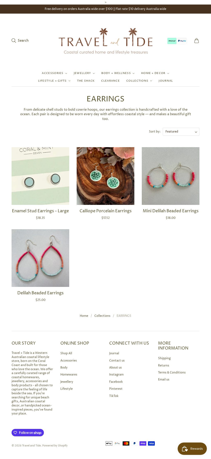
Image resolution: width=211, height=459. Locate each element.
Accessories (68, 361)
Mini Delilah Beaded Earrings (171, 211)
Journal (114, 353)
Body (64, 368)
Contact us (117, 361)
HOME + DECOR (153, 73)
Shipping (164, 358)
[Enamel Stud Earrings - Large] (40, 176)
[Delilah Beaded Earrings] (40, 258)
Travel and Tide (31, 445)
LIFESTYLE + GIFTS (52, 81)
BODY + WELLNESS (116, 73)
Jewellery (66, 382)
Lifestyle (66, 389)
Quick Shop (40, 199)
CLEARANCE (110, 81)
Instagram (116, 375)
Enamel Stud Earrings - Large (40, 211)
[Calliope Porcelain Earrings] (105, 176)
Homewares (68, 375)
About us (115, 368)
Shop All (66, 353)
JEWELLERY (82, 73)
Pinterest (116, 389)
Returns (163, 365)
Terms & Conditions (172, 372)
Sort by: (155, 132)
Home (84, 316)
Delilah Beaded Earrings (40, 293)
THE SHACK (86, 81)
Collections (102, 316)
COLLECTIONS (137, 81)
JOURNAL (166, 81)
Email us (163, 380)
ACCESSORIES (52, 73)
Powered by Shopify (55, 445)
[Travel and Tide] (105, 40)
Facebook (116, 382)
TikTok (113, 396)
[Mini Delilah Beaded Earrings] (170, 176)
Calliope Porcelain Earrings (106, 211)
